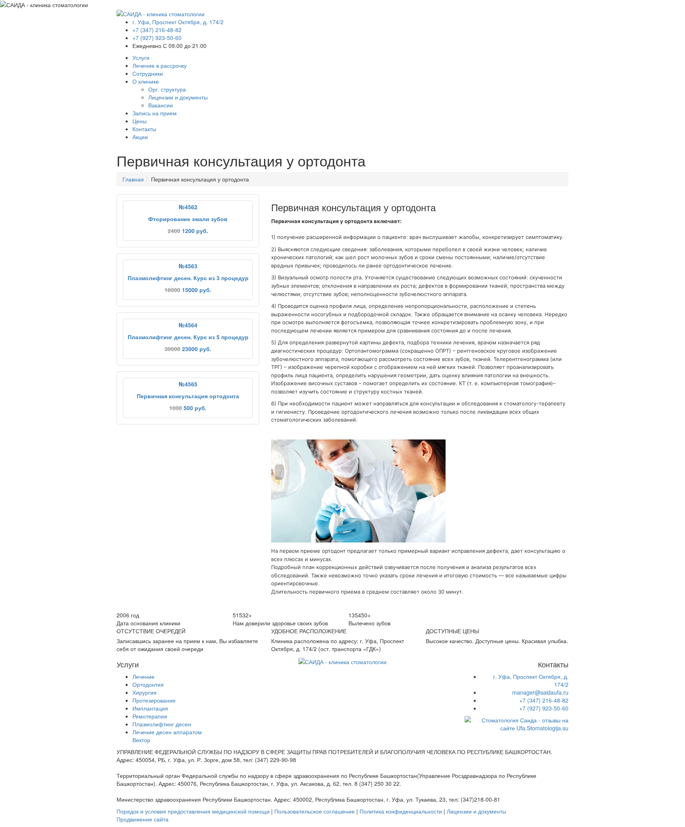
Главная (133, 179)
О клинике (145, 81)
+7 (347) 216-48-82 (157, 30)
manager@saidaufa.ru (540, 692)
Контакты (144, 129)
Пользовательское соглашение (314, 811)
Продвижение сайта (142, 819)
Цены (139, 121)
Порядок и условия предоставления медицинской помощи (193, 811)
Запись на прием (154, 113)
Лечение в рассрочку (159, 65)
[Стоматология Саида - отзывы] (517, 723)
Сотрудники (147, 73)
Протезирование (154, 700)
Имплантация (150, 708)
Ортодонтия (148, 684)
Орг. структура (167, 89)
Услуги (140, 57)
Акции (140, 137)
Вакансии (160, 105)
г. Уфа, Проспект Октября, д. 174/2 (178, 22)
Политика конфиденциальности (401, 811)
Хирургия (144, 692)
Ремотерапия (149, 716)
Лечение (143, 676)
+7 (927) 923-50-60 (157, 38)
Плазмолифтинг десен (161, 724)
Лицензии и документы (178, 97)
